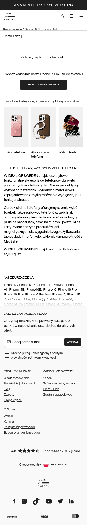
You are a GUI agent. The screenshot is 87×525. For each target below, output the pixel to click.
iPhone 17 (10, 285)
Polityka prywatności (19, 427)
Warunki (9, 416)
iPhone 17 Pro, (28, 285)
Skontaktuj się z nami (19, 383)
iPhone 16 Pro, (67, 289)
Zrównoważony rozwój (59, 383)
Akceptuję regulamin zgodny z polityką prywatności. (37, 355)
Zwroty (9, 394)
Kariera (9, 421)
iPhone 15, (59, 294)
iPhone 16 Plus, (14, 294)
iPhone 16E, (34, 289)
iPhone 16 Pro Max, (38, 294)
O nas (48, 378)
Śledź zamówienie (16, 378)
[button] (43, 450)
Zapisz (72, 342)
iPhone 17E (16, 289)
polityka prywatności (42, 357)
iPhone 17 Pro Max (51, 285)
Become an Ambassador (22, 432)
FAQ (7, 389)
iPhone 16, (50, 289)
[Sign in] (62, 15)
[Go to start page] (9, 16)
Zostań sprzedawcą (58, 394)
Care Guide (51, 389)
